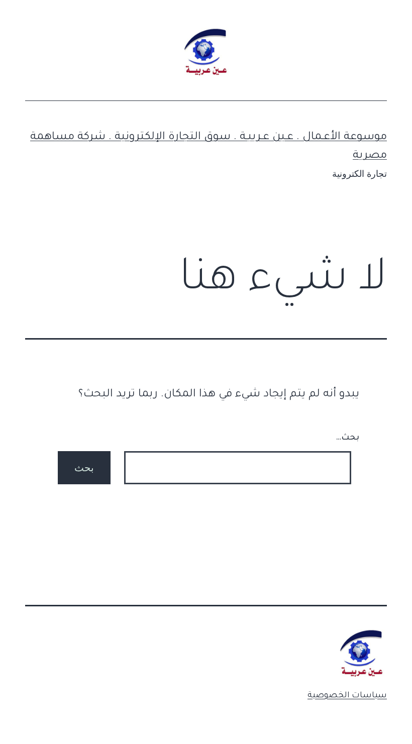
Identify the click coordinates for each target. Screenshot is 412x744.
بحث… (347, 438)
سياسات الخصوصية (347, 695)
